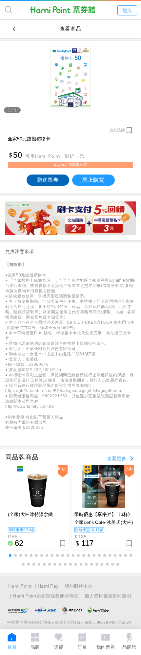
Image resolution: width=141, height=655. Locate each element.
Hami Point (20, 586)
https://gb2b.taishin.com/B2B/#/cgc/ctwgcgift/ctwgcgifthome (64, 390)
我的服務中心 (79, 586)
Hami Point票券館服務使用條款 (45, 595)
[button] (10, 555)
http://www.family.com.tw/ (30, 406)
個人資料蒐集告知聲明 (108, 595)
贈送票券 (48, 180)
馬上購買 (93, 180)
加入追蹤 (117, 130)
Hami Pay (48, 586)
